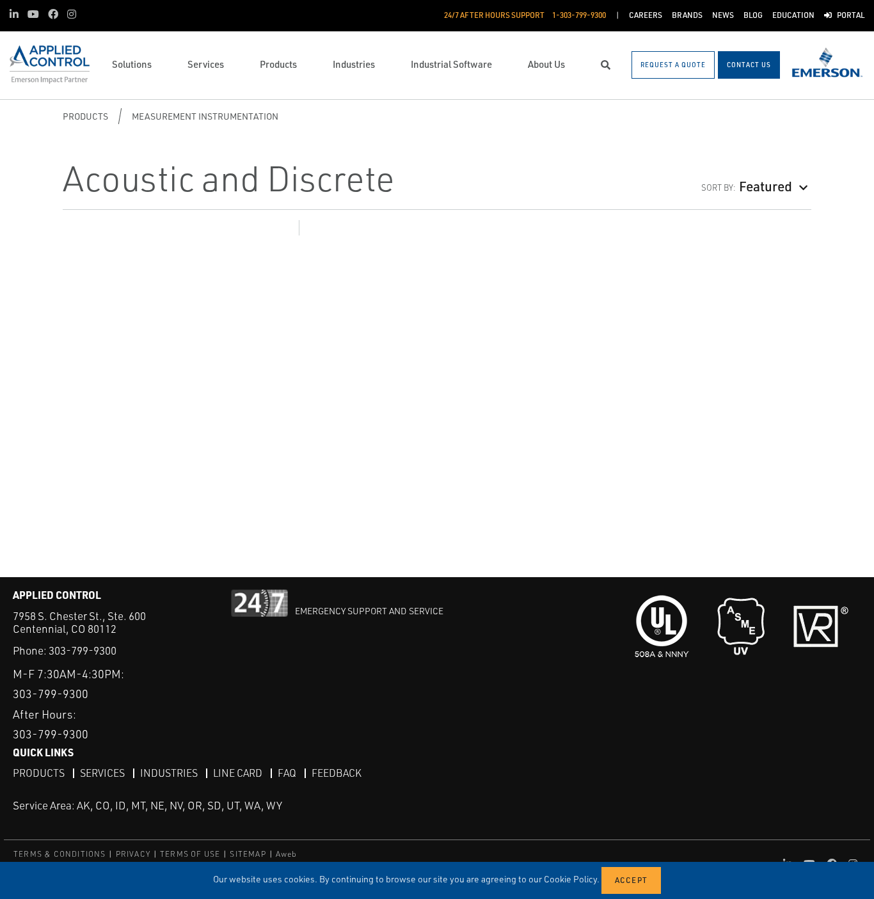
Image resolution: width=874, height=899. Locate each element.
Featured (765, 186)
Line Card (237, 773)
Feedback (337, 773)
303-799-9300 (82, 650)
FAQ (287, 773)
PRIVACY (133, 854)
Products (85, 116)
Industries (169, 773)
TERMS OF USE (190, 854)
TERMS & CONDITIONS (59, 854)
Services (102, 773)
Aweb (287, 854)
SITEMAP (248, 854)
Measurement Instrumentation (205, 116)
